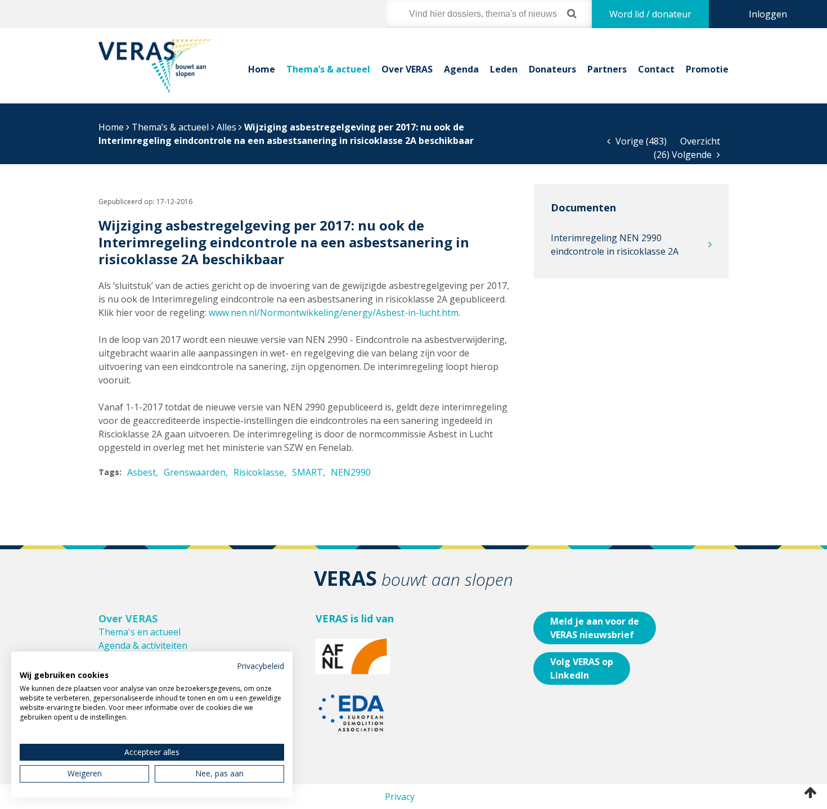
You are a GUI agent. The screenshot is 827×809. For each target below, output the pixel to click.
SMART (307, 472)
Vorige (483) (640, 141)
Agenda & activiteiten (142, 645)
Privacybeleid (260, 666)
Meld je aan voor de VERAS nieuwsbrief (594, 628)
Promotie (707, 69)
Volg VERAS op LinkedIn (581, 668)
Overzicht (700, 141)
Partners (607, 69)
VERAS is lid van (355, 618)
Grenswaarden (195, 472)
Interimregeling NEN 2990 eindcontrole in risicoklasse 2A (614, 244)
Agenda (461, 69)
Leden (504, 69)
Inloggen (768, 14)
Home (261, 69)
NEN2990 (351, 472)
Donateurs (552, 69)
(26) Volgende (684, 154)
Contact (656, 69)
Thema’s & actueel (328, 69)
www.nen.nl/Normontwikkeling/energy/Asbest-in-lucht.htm (334, 312)
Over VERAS (407, 69)
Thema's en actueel (139, 632)
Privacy (400, 796)
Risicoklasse (258, 472)
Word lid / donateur (650, 14)
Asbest (141, 472)
